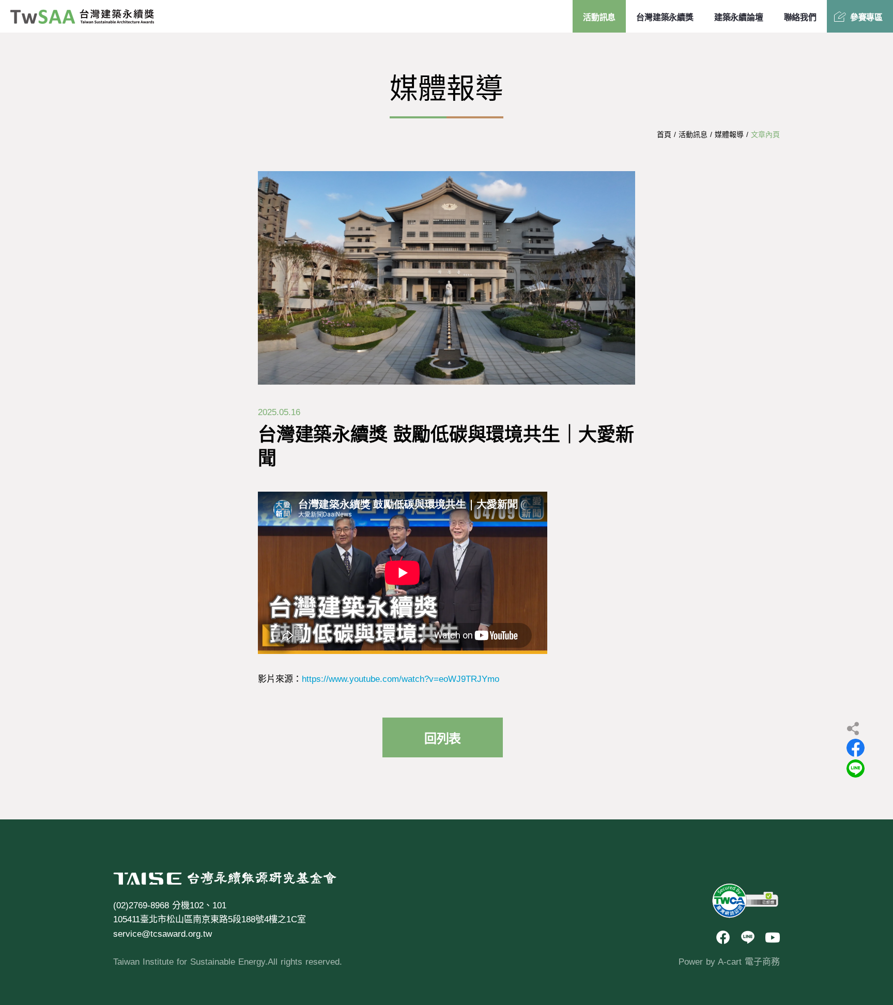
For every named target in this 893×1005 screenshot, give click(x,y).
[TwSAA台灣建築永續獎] (82, 16)
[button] (856, 803)
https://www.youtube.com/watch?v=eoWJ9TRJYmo (400, 679)
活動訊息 (693, 134)
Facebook (855, 748)
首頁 (664, 134)
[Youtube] (772, 937)
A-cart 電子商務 (749, 962)
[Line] (748, 937)
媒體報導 (729, 134)
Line (855, 768)
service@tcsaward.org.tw (162, 934)
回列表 (442, 738)
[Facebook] (723, 937)
